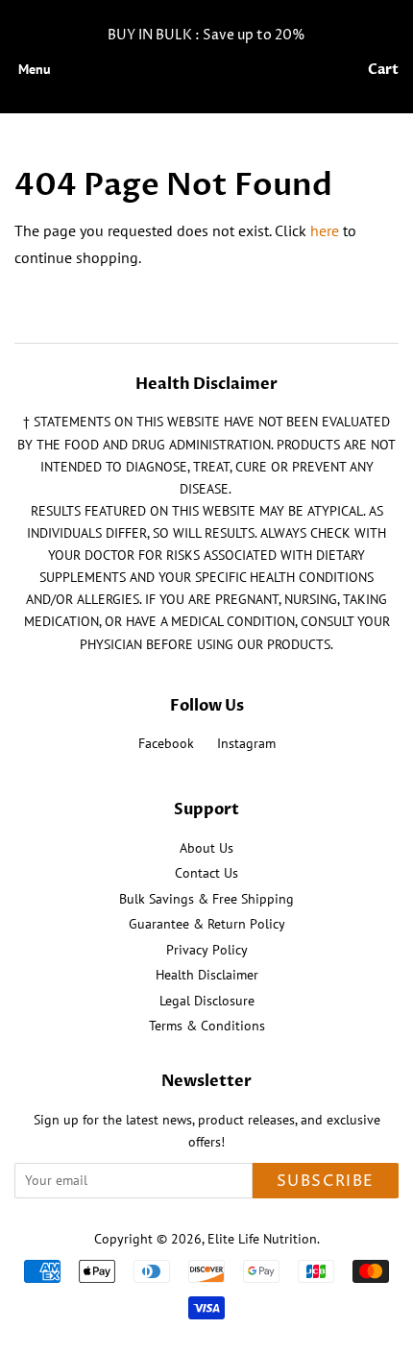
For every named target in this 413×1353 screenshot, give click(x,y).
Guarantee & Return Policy (207, 923)
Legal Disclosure (207, 1000)
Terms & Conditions (207, 1025)
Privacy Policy (207, 949)
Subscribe (326, 1181)
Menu (34, 69)
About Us (206, 848)
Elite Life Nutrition (262, 1238)
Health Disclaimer (207, 974)
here (324, 230)
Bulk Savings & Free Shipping (206, 898)
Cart (383, 69)
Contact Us (206, 873)
